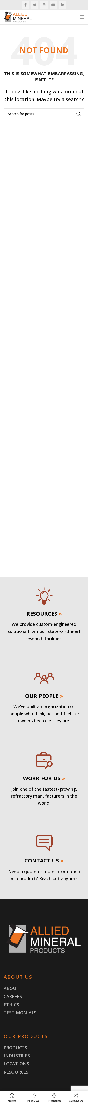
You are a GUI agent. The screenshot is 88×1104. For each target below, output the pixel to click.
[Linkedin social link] (62, 5)
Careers (13, 996)
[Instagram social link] (44, 5)
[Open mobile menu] (82, 17)
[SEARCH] (78, 113)
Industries (17, 1056)
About (11, 988)
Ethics (11, 1005)
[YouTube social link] (53, 5)
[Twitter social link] (34, 5)
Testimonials (20, 1013)
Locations (16, 1064)
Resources (16, 1072)
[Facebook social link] (25, 5)
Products (15, 1048)
